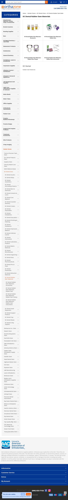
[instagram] (49, 490)
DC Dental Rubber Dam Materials (56, 13)
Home (24, 13)
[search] (46, 2)
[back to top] (65, 492)
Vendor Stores (32, 13)
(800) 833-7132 (38, 490)
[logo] (11, 7)
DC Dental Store (41, 13)
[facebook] (46, 490)
